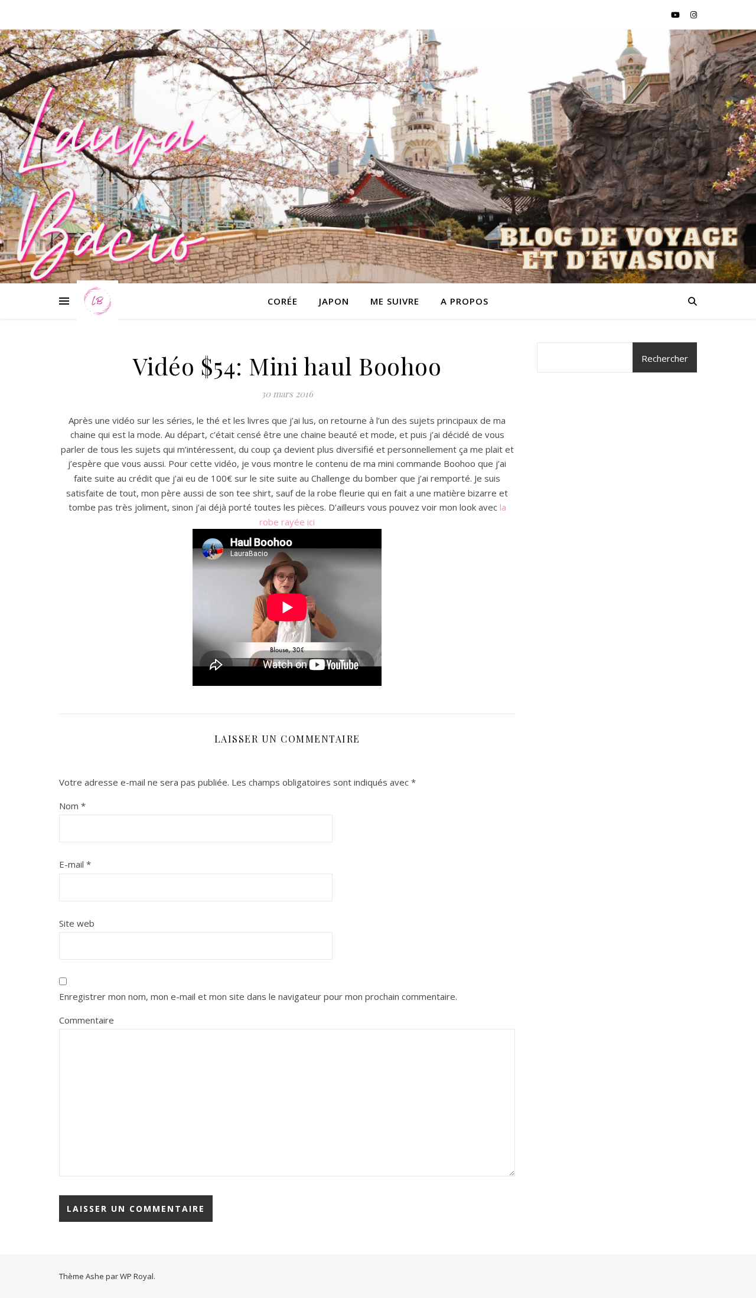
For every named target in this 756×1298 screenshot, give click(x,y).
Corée (283, 301)
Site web (76, 923)
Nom (72, 806)
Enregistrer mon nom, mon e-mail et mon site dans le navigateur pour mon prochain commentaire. (258, 996)
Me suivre (394, 301)
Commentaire (86, 1020)
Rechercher (664, 358)
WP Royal (137, 1276)
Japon (334, 301)
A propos (464, 301)
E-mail (75, 864)
